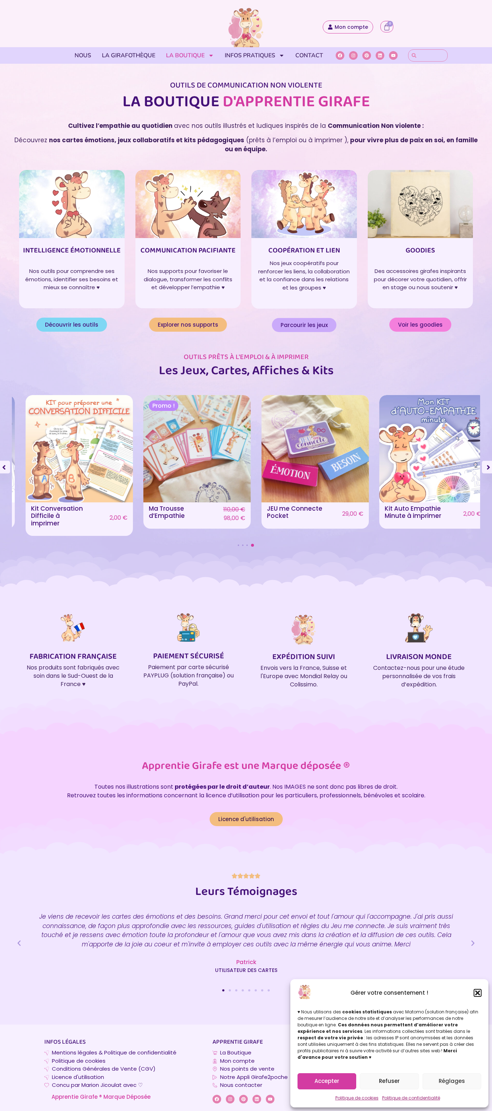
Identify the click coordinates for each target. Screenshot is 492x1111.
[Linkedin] (380, 55)
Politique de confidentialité (411, 1098)
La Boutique (185, 55)
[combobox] (428, 55)
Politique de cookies (357, 1098)
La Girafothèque (128, 55)
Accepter (326, 1081)
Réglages (452, 1081)
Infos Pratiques (250, 55)
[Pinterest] (366, 55)
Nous (83, 55)
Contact (309, 55)
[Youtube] (393, 55)
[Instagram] (353, 55)
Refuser (389, 1081)
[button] (477, 992)
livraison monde (419, 657)
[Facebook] (340, 55)
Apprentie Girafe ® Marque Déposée (101, 1097)
